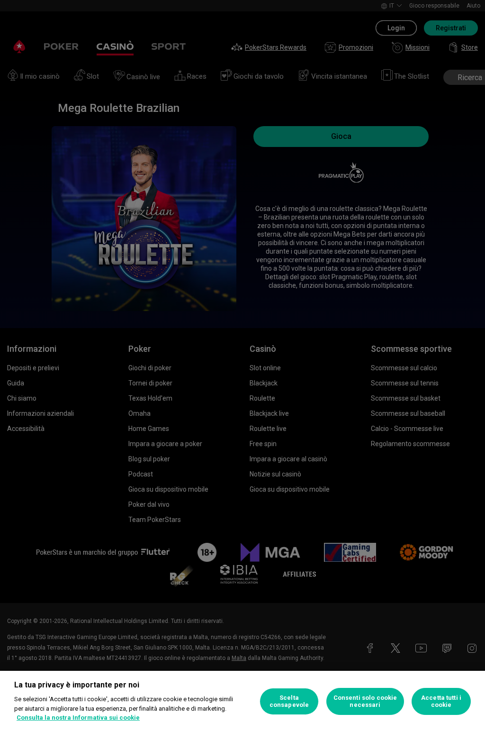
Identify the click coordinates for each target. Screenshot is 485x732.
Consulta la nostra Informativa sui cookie (78, 717)
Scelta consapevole (289, 701)
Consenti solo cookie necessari (365, 701)
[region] (242, 701)
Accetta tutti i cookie (441, 701)
